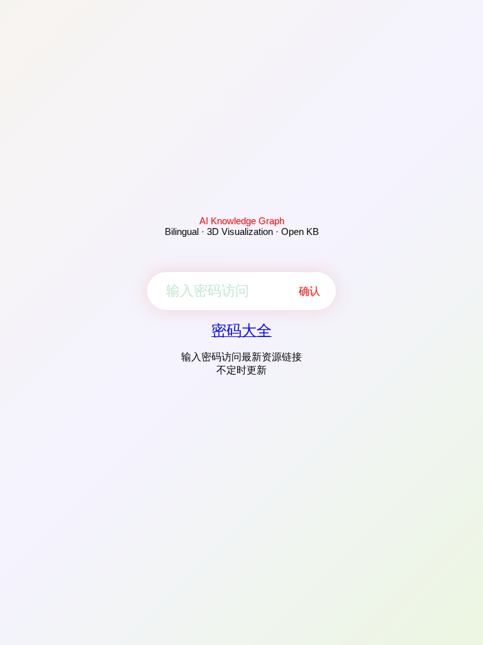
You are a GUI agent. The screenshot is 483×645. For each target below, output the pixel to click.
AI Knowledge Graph (241, 220)
